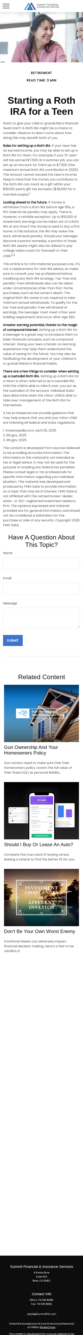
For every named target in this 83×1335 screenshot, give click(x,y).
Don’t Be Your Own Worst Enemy (39, 931)
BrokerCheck (47, 1327)
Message (10, 603)
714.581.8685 (45, 1300)
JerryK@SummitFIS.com (41, 1314)
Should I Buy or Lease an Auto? (38, 844)
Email (7, 578)
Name (7, 553)
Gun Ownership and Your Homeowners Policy (31, 750)
